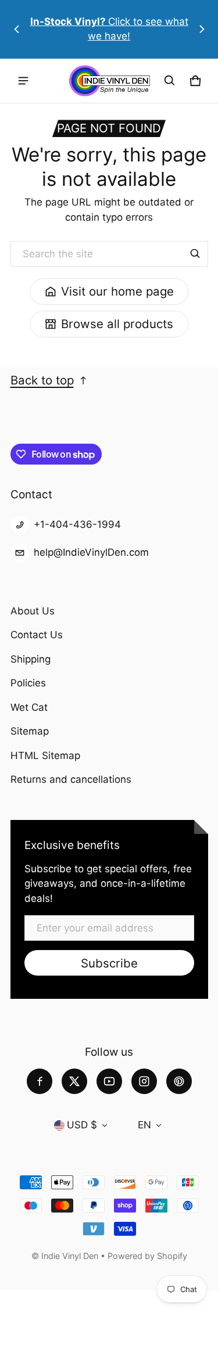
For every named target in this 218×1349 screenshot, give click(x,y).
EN (144, 1125)
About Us (32, 611)
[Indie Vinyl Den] (109, 81)
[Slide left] (16, 29)
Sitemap (29, 731)
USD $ (82, 1125)
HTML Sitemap (45, 755)
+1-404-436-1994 (77, 524)
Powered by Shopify (147, 1256)
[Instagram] (144, 1081)
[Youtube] (109, 1081)
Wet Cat (29, 707)
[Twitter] (74, 1081)
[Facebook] (39, 1081)
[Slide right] (201, 29)
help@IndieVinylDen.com (91, 552)
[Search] (195, 254)
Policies (28, 683)
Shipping (30, 659)
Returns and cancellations (70, 779)
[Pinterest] (179, 1081)
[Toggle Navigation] (23, 80)
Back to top (42, 380)
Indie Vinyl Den (71, 1256)
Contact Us (36, 635)
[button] (170, 80)
